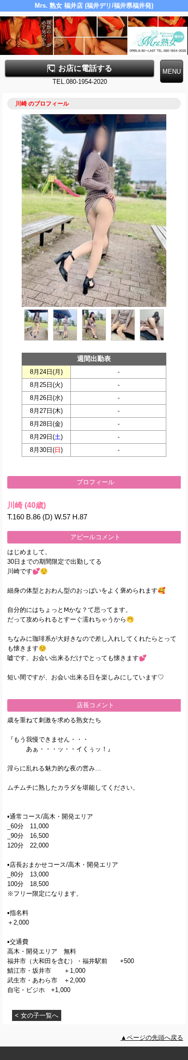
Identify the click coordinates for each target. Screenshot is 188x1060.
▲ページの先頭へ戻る (152, 1037)
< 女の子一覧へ (36, 1015)
